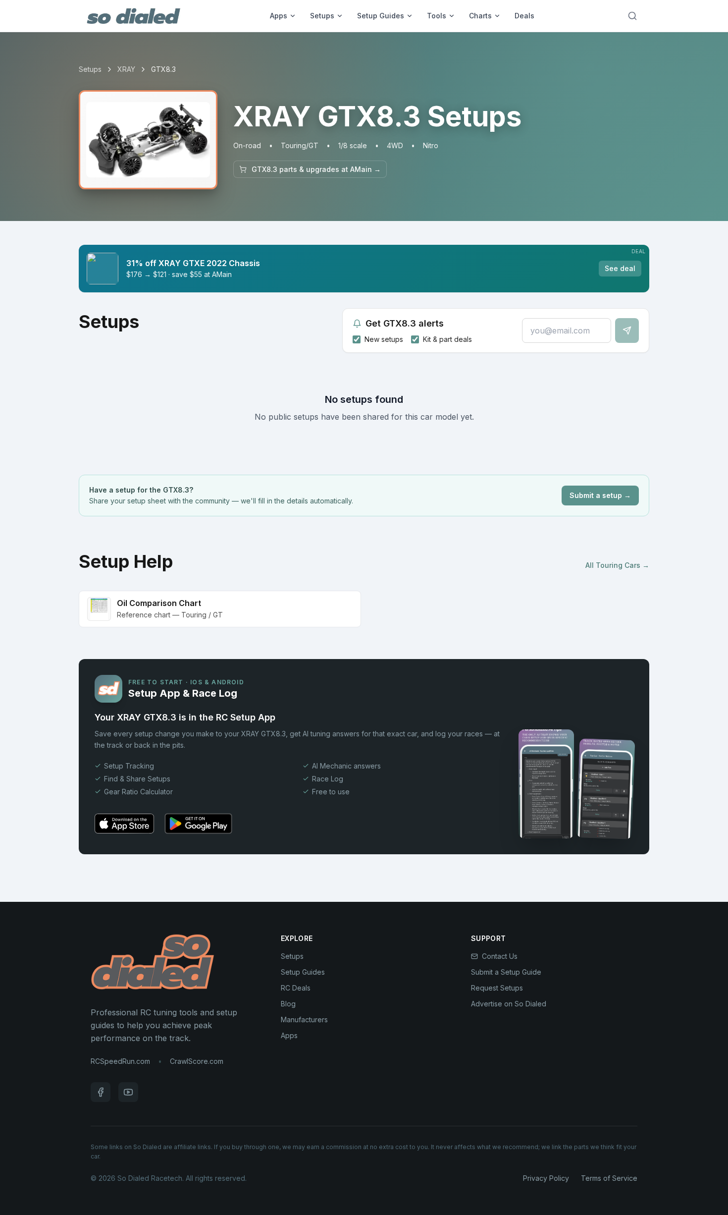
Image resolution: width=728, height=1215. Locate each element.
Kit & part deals (447, 339)
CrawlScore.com (196, 1061)
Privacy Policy (546, 1178)
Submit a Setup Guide (506, 972)
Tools (436, 15)
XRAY (126, 69)
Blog (288, 1003)
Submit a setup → (600, 495)
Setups (322, 15)
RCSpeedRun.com (120, 1061)
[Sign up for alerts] (627, 330)
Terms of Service (609, 1178)
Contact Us (500, 956)
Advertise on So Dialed (508, 1003)
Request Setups (497, 988)
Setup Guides (380, 15)
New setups (383, 339)
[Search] (632, 16)
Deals (524, 15)
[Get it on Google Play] (198, 823)
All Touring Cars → (617, 565)
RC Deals (296, 988)
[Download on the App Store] (124, 823)
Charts (480, 15)
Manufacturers (304, 1019)
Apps (278, 15)
